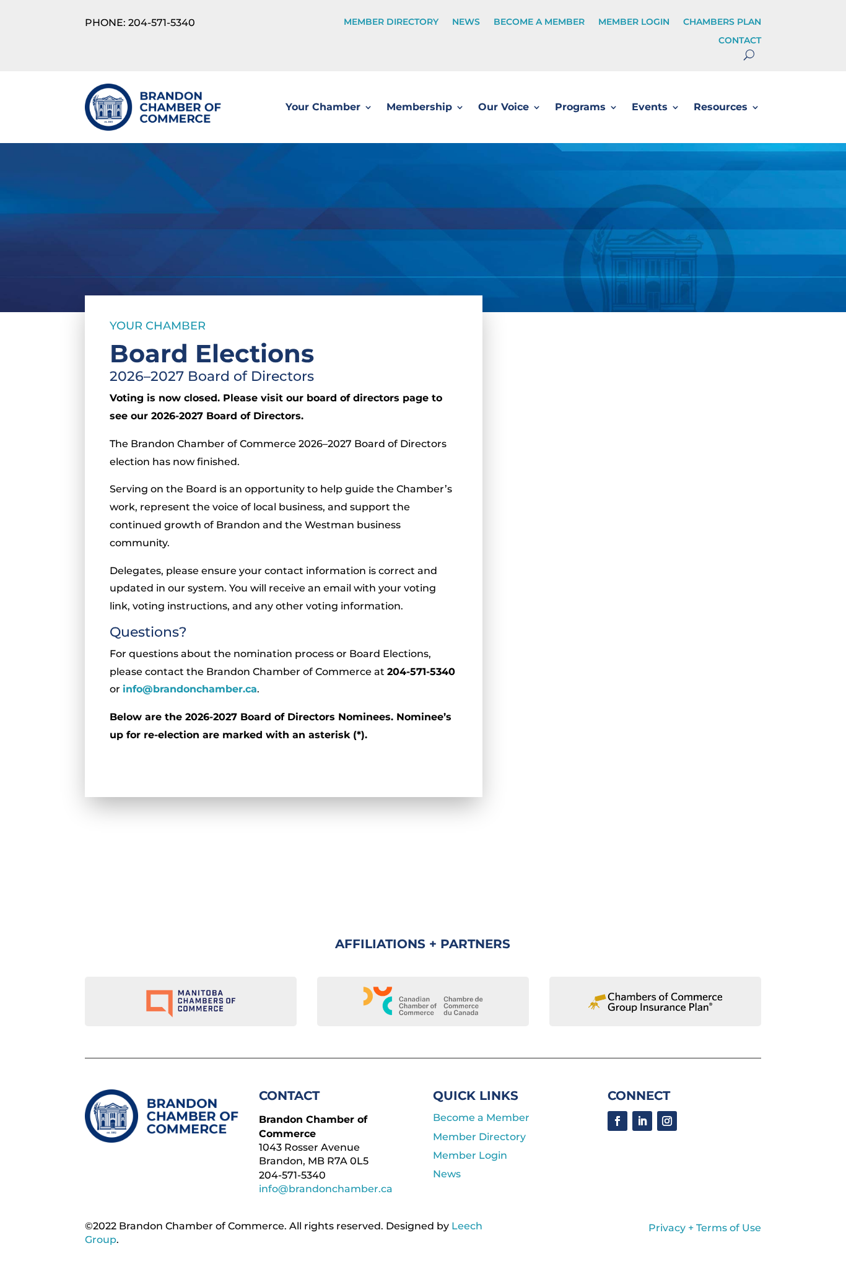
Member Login (633, 22)
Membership (419, 107)
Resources (721, 107)
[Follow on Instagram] (667, 1121)
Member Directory (391, 22)
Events (650, 107)
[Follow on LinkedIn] (642, 1121)
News (466, 22)
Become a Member (539, 22)
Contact (739, 41)
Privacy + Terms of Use (704, 1228)
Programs (580, 107)
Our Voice (503, 107)
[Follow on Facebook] (617, 1121)
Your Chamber (323, 107)
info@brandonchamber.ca (190, 689)
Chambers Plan (722, 22)
